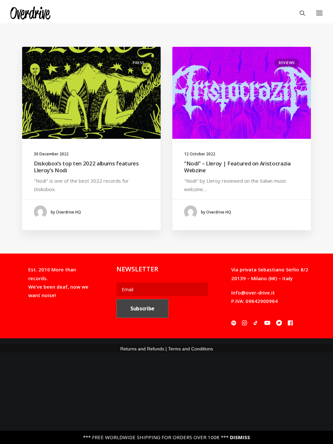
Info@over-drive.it (253, 292)
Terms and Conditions (190, 348)
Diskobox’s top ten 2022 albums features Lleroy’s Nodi (86, 167)
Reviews (287, 62)
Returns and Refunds (142, 348)
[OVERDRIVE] (30, 13)
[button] (91, 93)
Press (139, 62)
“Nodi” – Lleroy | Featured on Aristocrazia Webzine (237, 167)
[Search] (299, 13)
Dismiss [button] (240, 437)
